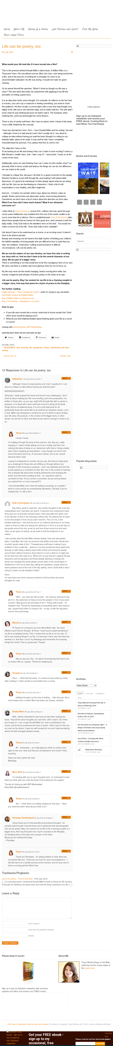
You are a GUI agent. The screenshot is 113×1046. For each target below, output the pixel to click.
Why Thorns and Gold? (65, 29)
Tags (79, 698)
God (18, 347)
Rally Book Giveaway (93, 749)
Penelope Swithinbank (23, 817)
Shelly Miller (18, 711)
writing (5, 350)
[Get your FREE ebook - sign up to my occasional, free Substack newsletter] (15, 1043)
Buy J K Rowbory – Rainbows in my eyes (20, 301)
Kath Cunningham (21, 502)
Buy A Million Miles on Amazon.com (18, 298)
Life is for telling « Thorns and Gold (17, 878)
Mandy (15, 622)
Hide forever (108, 1033)
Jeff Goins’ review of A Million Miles (17, 295)
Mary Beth (17, 771)
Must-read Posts (14, 35)
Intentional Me (19, 327)
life (30, 347)
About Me (19, 29)
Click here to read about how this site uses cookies (28, 1024)
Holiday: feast (65, 356)
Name (34, 923)
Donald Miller (9, 347)
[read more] (89, 968)
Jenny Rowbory (22, 211)
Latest (80, 693)
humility (24, 347)
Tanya (18, 432)
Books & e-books (38, 29)
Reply (65, 378)
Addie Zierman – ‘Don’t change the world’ (20, 292)
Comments (100, 693)
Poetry (46, 347)
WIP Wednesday (34, 327)
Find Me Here (90, 29)
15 (71, 52)
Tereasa (16, 672)
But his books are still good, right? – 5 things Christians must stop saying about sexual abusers (92, 727)
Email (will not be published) (41, 929)
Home (7, 29)
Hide (106, 1036)
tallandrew (17, 378)
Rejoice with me (9, 356)
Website (31, 936)
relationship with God (59, 347)
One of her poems (59, 217)
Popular (89, 693)
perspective (38, 347)
